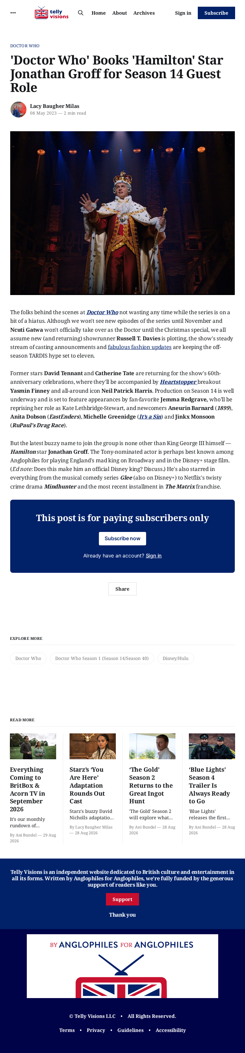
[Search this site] (81, 13)
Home (99, 13)
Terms (67, 1030)
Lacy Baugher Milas (54, 106)
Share (122, 589)
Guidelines (130, 1030)
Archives (144, 13)
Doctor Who (25, 46)
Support (122, 899)
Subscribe (216, 13)
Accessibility (171, 1030)
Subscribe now (122, 538)
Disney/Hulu (176, 658)
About (119, 13)
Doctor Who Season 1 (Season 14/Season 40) (102, 658)
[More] (13, 13)
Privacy (96, 1030)
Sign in (183, 13)
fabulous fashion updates (140, 347)
